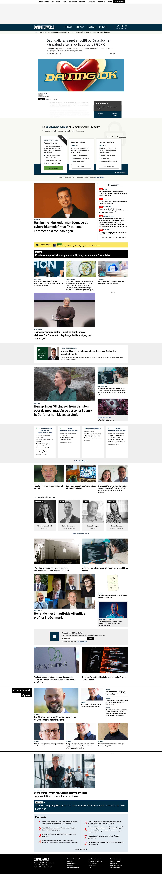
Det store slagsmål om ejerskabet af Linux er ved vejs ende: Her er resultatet (106, 843)
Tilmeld (90, 638)
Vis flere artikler (107, 237)
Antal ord (100, 113)
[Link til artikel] (64, 200)
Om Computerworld (43, 1)
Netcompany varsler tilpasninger (101, 32)
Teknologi (68, 27)
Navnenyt (70, 865)
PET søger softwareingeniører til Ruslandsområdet (67, 438)
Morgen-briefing (108, 216)
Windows (106, 229)
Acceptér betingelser (69, 641)
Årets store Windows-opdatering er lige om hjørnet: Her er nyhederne (59, 835)
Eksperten (82, 1)
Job (53, 1)
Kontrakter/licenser (40, 675)
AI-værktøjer (38, 329)
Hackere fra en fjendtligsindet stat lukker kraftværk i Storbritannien (103, 837)
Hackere (106, 199)
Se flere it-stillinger (80, 461)
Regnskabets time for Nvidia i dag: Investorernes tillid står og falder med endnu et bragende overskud (113, 211)
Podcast (69, 861)
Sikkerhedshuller (71, 484)
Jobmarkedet (38, 790)
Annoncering (91, 1)
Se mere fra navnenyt (80, 534)
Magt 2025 (39, 802)
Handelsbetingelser (116, 865)
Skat (35, 566)
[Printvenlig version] (114, 53)
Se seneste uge (80, 849)
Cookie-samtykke (115, 861)
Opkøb (36, 219)
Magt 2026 (37, 403)
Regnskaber (107, 206)
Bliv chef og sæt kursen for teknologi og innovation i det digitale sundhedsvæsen (93, 436)
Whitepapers (92, 865)
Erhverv (80, 27)
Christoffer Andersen (69, 526)
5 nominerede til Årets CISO (81, 32)
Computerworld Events (95, 861)
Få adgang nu (53, 168)
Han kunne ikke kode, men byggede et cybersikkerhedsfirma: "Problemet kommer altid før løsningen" (113, 193)
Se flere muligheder (120, 172)
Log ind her (122, 137)
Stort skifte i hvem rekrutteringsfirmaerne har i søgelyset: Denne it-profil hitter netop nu (59, 829)
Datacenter (37, 484)
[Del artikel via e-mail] (111, 53)
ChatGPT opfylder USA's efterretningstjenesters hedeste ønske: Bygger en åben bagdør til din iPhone (105, 823)
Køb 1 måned (81, 166)
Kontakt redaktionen (73, 868)
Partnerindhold (93, 863)
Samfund (103, 27)
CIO (99, 484)
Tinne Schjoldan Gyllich (44, 526)
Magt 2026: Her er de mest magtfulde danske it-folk (55, 32)
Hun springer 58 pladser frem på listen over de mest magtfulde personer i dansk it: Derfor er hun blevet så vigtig (93, 246)
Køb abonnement (119, 1)
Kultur (100, 593)
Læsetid (114, 113)
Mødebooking (73, 1)
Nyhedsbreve (101, 1)
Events (58, 1)
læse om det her (99, 177)
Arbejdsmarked (102, 386)
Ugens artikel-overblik (73, 859)
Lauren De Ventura (117, 526)
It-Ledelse (91, 27)
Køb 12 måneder (109, 166)
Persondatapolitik (115, 859)
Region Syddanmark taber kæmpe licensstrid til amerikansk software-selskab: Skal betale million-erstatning (59, 823)
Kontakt (109, 1)
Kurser (64, 1)
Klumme (84, 566)
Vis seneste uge (121, 237)
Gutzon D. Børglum (93, 526)
